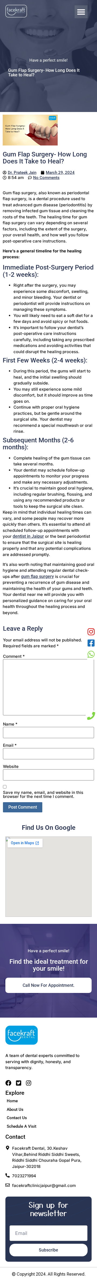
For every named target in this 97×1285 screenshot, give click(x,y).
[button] (81, 11)
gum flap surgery (37, 576)
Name (10, 724)
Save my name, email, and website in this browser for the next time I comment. (43, 794)
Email (10, 745)
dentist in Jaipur (28, 536)
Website (11, 766)
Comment (14, 656)
